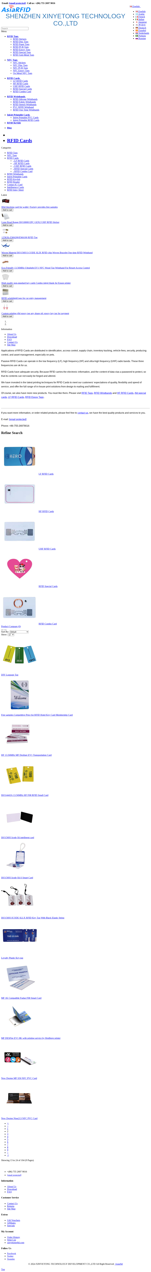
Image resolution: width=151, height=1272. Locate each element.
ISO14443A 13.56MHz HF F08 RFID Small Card (24, 795)
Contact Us (12, 342)
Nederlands (143, 33)
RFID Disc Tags (20, 41)
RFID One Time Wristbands (26, 110)
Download (12, 337)
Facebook (11, 1253)
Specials (11, 1225)
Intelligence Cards (15, 187)
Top (3, 1269)
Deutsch (142, 28)
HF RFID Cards (20, 83)
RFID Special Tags (22, 52)
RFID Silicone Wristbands (25, 99)
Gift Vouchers (13, 1220)
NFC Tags (12, 155)
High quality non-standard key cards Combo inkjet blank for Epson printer (36, 283)
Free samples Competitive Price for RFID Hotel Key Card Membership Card (37, 715)
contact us (83, 413)
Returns (10, 1206)
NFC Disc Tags (20, 65)
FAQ (9, 339)
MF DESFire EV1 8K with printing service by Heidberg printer (30, 1038)
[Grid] (5, 629)
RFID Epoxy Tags (21, 49)
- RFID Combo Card (22, 171)
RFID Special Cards (22, 89)
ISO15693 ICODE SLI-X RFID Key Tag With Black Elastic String (32, 917)
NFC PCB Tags (20, 68)
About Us (11, 334)
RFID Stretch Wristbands (24, 104)
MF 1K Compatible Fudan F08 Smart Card (21, 998)
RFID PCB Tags (21, 47)
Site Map (11, 345)
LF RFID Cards (20, 81)
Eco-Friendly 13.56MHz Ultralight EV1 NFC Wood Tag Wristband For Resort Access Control (45, 268)
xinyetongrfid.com (15, 1242)
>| (8, 1155)
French (141, 16)
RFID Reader (13, 182)
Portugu (142, 36)
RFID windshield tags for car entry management (23, 298)
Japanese (142, 22)
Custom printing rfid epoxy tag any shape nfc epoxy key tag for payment (35, 313)
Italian (141, 19)
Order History (13, 1237)
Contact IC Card (14, 184)
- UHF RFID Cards (22, 166)
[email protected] (17, 419)
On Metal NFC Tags (22, 73)
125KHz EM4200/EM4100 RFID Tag (19, 237)
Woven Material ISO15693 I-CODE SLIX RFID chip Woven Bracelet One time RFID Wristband (47, 252)
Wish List (11, 1240)
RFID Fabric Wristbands (24, 102)
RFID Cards (19, 140)
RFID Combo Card (22, 91)
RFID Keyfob (13, 179)
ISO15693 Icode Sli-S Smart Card (17, 877)
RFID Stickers (19, 39)
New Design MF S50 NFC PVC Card (19, 1078)
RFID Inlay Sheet (15, 190)
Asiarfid (119, 1264)
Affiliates (11, 1223)
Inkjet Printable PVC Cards (25, 117)
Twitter (10, 1256)
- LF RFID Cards (21, 160)
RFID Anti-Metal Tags (23, 55)
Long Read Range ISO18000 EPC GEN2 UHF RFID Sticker (30, 222)
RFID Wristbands (15, 174)
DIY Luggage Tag (9, 675)
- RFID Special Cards (23, 168)
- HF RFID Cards (21, 163)
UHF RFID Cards (21, 86)
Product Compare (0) (11, 626)
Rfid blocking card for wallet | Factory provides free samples (29, 207)
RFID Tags (12, 152)
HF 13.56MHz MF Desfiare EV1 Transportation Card (26, 755)
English (136, 6)
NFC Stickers (19, 62)
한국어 (142, 25)
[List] (2, 629)
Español (142, 30)
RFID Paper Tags (21, 44)
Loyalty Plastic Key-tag (12, 958)
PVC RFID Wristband (23, 107)
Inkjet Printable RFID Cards (26, 120)
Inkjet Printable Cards (17, 176)
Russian (142, 38)
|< (8, 1123)
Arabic (141, 14)
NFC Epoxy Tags (21, 70)
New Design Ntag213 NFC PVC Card (19, 1118)
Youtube (11, 1259)
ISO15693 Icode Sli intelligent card (17, 837)
